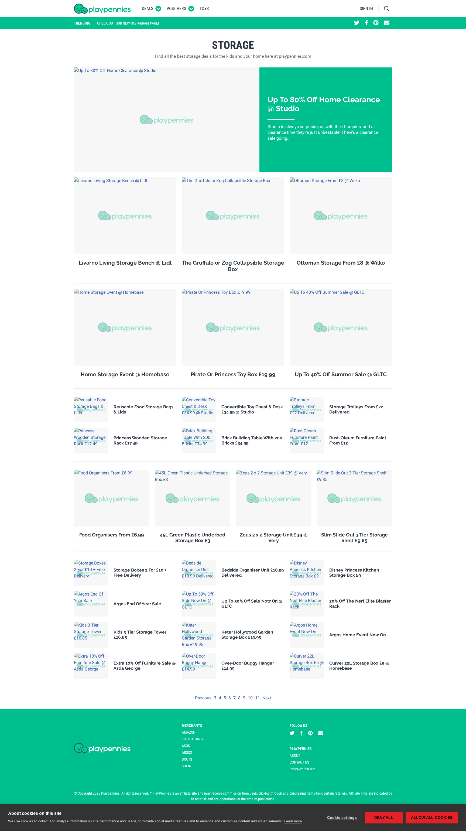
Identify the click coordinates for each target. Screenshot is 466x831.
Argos (187, 752)
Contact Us (299, 762)
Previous (204, 697)
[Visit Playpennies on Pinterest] (376, 23)
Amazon (189, 732)
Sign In (366, 8)
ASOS (186, 746)
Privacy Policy (302, 769)
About (295, 755)
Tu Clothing (192, 739)
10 (251, 697)
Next (266, 697)
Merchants (192, 725)
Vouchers (176, 8)
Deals (147, 8)
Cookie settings (342, 818)
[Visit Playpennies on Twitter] (356, 23)
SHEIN (186, 766)
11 (258, 697)
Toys (204, 8)
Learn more (293, 821)
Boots (187, 759)
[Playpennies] (102, 8)
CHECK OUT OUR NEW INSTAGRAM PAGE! (128, 23)
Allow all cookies (432, 818)
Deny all (383, 818)
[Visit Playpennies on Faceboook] (366, 23)
